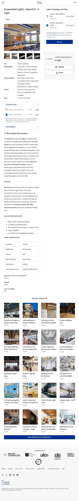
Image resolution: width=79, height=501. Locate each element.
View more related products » (40, 437)
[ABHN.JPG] (22, 56)
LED (5, 291)
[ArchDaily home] (39, 2)
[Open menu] (2, 2)
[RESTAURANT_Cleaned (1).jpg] (37, 56)
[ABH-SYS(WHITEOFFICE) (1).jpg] (14, 56)
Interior (6, 278)
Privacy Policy (52, 34)
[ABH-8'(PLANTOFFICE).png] (7, 56)
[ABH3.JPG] (30, 56)
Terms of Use (30, 119)
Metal (5, 285)
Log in (75, 2)
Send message (59, 95)
